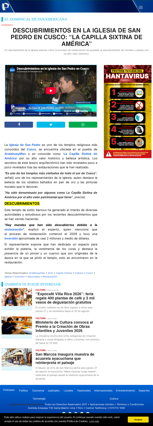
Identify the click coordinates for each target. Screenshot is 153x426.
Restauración (50, 276)
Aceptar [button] (138, 419)
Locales (68, 390)
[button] (141, 7)
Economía (38, 390)
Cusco (31, 149)
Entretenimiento (125, 390)
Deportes (144, 390)
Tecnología (39, 398)
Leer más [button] (94, 421)
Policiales (8, 389)
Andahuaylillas (15, 154)
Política (23, 390)
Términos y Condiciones (130, 404)
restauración (13, 229)
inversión (11, 238)
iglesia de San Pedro (24, 145)
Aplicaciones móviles (102, 404)
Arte (50, 272)
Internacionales (103, 390)
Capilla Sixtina (64, 272)
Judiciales (54, 390)
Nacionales (33, 276)
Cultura (79, 272)
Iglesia (8, 276)
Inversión (19, 276)
